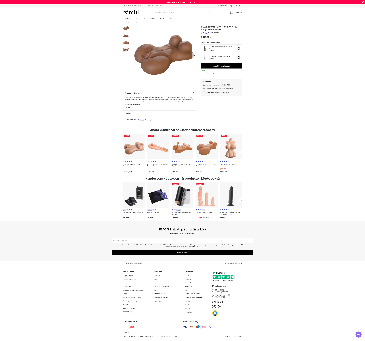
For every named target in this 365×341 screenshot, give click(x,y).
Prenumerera (182, 253)
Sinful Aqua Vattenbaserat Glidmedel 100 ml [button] (220, 47)
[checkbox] (239, 48)
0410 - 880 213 (236, 5)
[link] (124, 23)
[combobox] (180, 12)
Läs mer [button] (127, 107)
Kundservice (223, 5)
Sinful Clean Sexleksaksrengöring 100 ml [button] (221, 56)
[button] (363, 2)
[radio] (202, 33)
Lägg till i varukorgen (221, 66)
